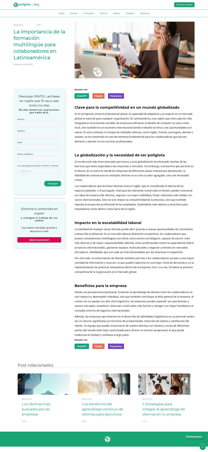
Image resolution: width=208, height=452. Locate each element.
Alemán (74, 13)
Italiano (116, 13)
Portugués (88, 13)
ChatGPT (82, 96)
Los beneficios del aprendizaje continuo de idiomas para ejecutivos (102, 409)
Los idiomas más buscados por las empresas (36, 409)
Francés (103, 13)
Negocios (145, 13)
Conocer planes (184, 4)
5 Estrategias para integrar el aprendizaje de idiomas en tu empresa (163, 409)
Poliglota (130, 13)
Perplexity (116, 96)
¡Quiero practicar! (39, 239)
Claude (98, 96)
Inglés (61, 13)
